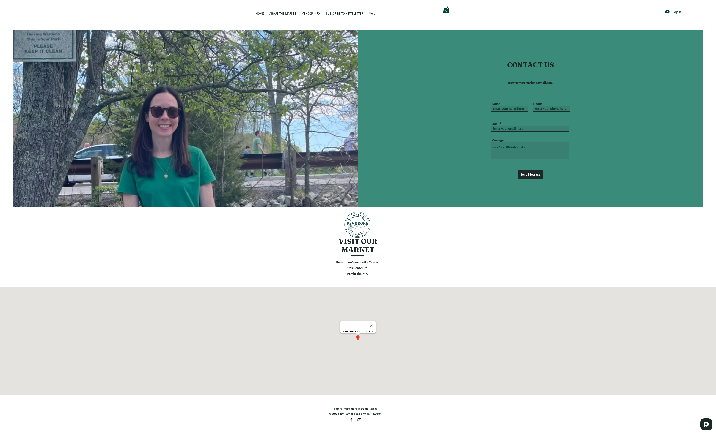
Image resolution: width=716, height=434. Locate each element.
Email (495, 123)
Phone (538, 103)
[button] (446, 9)
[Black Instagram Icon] (359, 420)
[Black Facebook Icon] (351, 420)
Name (496, 103)
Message (497, 140)
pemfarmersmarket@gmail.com (530, 83)
